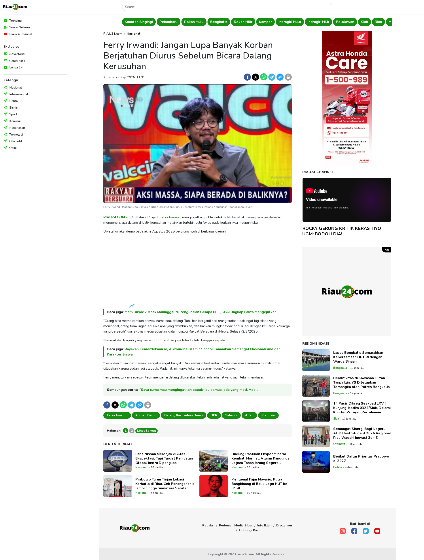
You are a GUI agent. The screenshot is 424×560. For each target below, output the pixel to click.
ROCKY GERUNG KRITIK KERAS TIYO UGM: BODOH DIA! (341, 230)
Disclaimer (284, 525)
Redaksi (208, 525)
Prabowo (268, 415)
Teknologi (16, 134)
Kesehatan (17, 127)
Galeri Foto (17, 61)
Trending (15, 20)
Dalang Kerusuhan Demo (183, 415)
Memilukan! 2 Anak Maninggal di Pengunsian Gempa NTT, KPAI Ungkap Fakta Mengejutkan (201, 312)
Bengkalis (218, 21)
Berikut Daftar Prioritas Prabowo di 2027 (361, 458)
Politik (13, 101)
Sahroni (231, 415)
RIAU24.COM (114, 217)
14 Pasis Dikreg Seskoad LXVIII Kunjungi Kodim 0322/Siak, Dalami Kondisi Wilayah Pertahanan (362, 407)
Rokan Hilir (243, 21)
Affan (249, 415)
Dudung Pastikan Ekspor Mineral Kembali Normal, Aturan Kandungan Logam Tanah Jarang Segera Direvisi (261, 458)
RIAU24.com (112, 33)
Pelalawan (345, 21)
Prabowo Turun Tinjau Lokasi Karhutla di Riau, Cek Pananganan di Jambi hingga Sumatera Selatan (165, 483)
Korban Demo (145, 415)
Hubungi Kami (249, 530)
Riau (378, 21)
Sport (13, 114)
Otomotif (15, 141)
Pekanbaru (168, 21)
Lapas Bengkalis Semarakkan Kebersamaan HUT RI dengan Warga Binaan (358, 357)
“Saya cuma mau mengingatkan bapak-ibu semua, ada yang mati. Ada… (198, 389)
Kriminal (15, 121)
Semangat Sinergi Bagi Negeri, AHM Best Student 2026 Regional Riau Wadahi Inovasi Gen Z (362, 433)
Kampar (265, 21)
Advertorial (17, 54)
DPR (214, 415)
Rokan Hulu (194, 21)
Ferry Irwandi (170, 217)
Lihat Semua (146, 430)
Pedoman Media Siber (236, 525)
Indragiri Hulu (289, 21)
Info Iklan (264, 525)
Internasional (18, 94)
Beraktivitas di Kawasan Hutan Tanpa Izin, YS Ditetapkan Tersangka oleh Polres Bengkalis (361, 382)
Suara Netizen (19, 27)
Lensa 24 (16, 67)
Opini (13, 148)
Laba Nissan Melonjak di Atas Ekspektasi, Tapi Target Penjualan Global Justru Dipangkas (164, 458)
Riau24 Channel (20, 34)
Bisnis (13, 107)
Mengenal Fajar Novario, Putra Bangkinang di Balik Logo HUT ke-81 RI (260, 483)
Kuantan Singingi (139, 21)
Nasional (15, 87)
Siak (364, 21)
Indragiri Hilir (318, 21)
